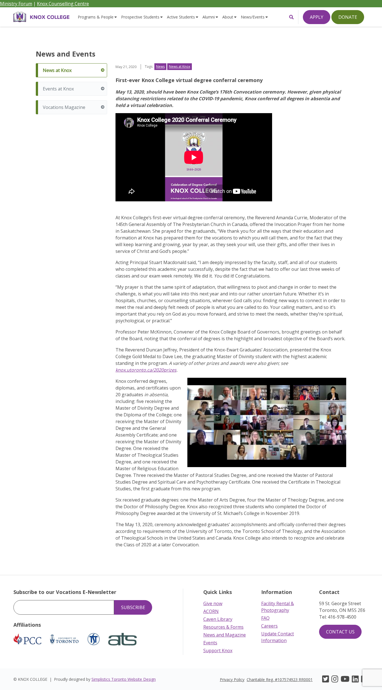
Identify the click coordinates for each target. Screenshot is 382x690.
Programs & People (96, 17)
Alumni (208, 17)
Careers (269, 626)
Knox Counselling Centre (63, 4)
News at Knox (57, 70)
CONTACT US (340, 632)
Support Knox (217, 650)
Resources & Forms (223, 627)
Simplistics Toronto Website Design (123, 679)
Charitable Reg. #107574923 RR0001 (280, 679)
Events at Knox (58, 89)
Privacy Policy (232, 679)
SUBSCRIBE (133, 607)
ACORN (211, 611)
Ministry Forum (16, 4)
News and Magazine (224, 635)
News (160, 66)
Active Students (181, 17)
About (227, 17)
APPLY (316, 17)
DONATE (347, 17)
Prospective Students (140, 17)
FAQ (265, 618)
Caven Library (217, 619)
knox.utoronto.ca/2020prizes (145, 370)
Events (210, 643)
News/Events (253, 17)
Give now (212, 603)
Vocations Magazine (64, 107)
